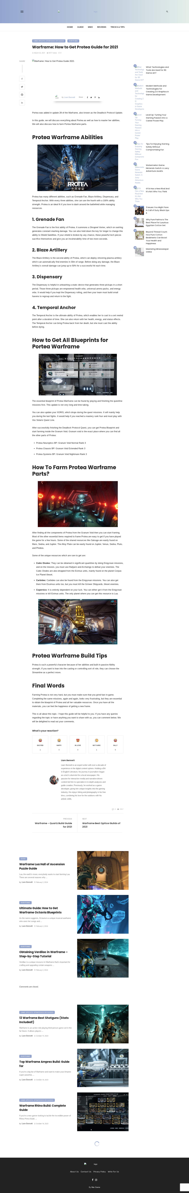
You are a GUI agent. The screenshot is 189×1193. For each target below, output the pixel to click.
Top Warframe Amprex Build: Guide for (44, 1064)
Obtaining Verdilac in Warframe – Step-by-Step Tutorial (43, 954)
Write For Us (113, 1172)
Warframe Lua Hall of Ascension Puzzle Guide (42, 866)
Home (70, 27)
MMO (90, 27)
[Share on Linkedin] (22, 103)
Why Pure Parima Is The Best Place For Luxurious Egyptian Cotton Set (157, 222)
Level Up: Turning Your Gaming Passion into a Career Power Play (156, 117)
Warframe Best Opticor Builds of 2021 (101, 825)
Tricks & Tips (118, 27)
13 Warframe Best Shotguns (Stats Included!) (44, 1020)
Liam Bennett (69, 97)
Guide (80, 27)
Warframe (73, 41)
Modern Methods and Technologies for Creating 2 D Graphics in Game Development (157, 90)
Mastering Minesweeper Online (157, 250)
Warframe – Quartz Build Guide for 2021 (53, 825)
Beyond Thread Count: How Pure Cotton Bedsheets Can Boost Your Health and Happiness (156, 237)
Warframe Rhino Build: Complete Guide (42, 1108)
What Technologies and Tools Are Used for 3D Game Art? (157, 70)
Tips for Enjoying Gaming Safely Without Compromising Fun (157, 147)
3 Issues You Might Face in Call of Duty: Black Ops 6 (157, 210)
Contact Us (86, 1172)
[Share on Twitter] (22, 87)
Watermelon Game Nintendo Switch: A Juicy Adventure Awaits (157, 168)
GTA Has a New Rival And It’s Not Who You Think (157, 190)
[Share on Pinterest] (22, 95)
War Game (95, 1187)
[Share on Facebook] (22, 79)
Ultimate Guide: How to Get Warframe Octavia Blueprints (40, 910)
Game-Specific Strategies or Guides (49, 41)
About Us (74, 1172)
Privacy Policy (99, 1172)
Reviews (101, 27)
